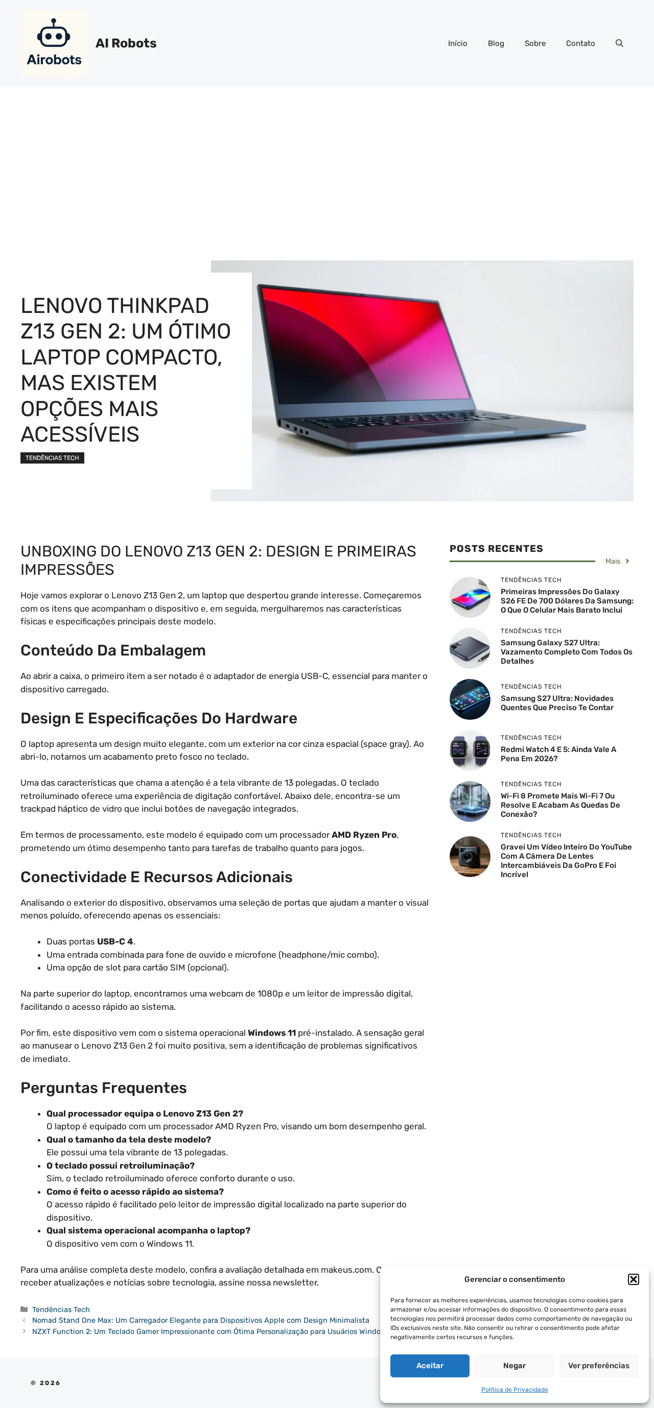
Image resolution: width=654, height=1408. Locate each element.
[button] (633, 1279)
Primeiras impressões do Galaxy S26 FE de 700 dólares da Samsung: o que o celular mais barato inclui (567, 601)
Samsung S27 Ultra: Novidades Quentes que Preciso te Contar (557, 703)
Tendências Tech (52, 458)
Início (458, 43)
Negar (514, 1365)
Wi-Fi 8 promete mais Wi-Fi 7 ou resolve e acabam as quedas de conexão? (560, 805)
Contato (580, 43)
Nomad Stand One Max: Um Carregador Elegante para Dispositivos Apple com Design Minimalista (200, 1320)
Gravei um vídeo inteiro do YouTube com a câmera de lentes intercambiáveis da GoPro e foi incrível (566, 860)
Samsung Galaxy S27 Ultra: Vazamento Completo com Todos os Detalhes (567, 652)
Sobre (535, 43)
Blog (496, 43)
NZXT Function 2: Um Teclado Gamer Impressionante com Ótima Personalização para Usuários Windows (211, 1331)
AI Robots (126, 43)
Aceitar (429, 1365)
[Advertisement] (327, 163)
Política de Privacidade (514, 1389)
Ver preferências (598, 1365)
